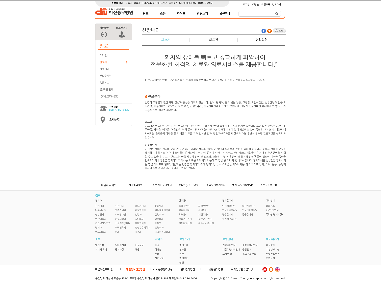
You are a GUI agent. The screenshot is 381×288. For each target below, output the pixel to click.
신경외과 (159, 214)
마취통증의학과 (162, 210)
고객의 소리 (101, 249)
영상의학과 (100, 219)
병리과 (98, 227)
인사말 (182, 249)
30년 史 (255, 4)
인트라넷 (276, 4)
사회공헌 (159, 258)
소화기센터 (184, 206)
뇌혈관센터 (203, 206)
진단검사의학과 (103, 223)
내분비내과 (100, 210)
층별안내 (246, 249)
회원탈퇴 (270, 258)
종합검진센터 (176, 3)
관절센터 (202, 210)
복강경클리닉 (248, 206)
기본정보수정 (272, 249)
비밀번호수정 (272, 254)
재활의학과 (140, 223)
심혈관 (137, 3)
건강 (157, 245)
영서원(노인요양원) (242, 185)
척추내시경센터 (205, 3)
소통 (162, 13)
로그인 (246, 4)
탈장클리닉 (227, 214)
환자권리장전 (188, 269)
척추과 (138, 232)
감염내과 (99, 206)
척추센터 (183, 214)
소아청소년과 (121, 214)
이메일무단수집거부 (242, 269)
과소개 (165, 39)
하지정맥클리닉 (230, 219)
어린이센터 (203, 214)
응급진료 (104, 82)
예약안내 (104, 55)
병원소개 (202, 13)
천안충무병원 (135, 185)
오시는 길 (227, 254)
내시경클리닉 (228, 206)
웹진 (181, 262)
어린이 (156, 3)
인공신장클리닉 (249, 210)
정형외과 (159, 219)
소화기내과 (140, 206)
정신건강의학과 (142, 227)
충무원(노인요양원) (189, 185)
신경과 (138, 214)
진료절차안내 (229, 245)
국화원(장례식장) (109, 96)
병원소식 (99, 245)
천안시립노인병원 (162, 185)
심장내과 (119, 206)
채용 (137, 249)
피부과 (158, 223)
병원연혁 (183, 258)
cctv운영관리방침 (162, 269)
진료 (145, 13)
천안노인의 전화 (269, 185)
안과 (117, 232)
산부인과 (99, 214)
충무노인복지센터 (215, 185)
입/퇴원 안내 (107, 89)
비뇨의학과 (100, 232)
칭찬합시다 (120, 245)
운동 (157, 254)
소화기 (164, 3)
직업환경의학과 (162, 232)
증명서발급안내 (250, 245)
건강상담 (261, 39)
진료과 (103, 62)
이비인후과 (120, 227)
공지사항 (119, 249)
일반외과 (139, 219)
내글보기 (270, 245)
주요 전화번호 (249, 254)
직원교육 (265, 4)
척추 (149, 3)
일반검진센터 (205, 219)
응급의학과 (120, 219)
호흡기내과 (120, 210)
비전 (181, 254)
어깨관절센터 (190, 3)
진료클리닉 (106, 76)
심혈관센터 (184, 210)
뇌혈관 (129, 3)
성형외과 (159, 227)
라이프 (181, 13)
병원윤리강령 (216, 269)
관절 (143, 3)
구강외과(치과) (122, 223)
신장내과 (159, 206)
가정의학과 (140, 210)
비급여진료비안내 (231, 249)
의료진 (213, 39)
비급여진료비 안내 (105, 269)
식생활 (158, 249)
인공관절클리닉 (230, 210)
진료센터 (104, 69)
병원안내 (225, 13)
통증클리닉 (247, 214)
